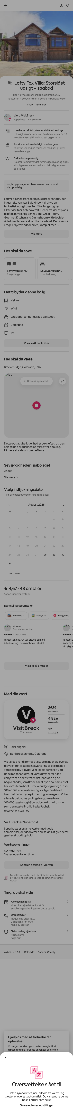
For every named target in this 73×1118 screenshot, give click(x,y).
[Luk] (5, 1057)
